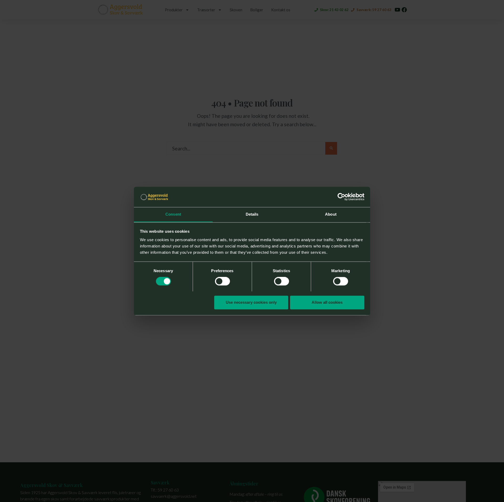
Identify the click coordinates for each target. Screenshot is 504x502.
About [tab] (331, 214)
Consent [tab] (173, 214)
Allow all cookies (327, 302)
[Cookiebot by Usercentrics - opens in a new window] (341, 197)
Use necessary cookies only (251, 302)
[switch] (222, 281)
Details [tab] (252, 214)
